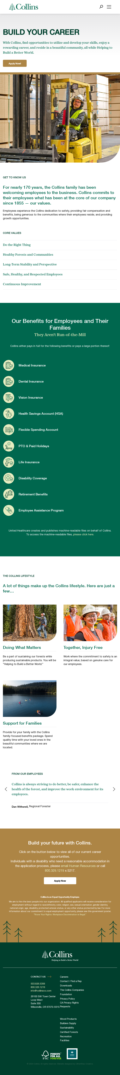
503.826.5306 (38, 984)
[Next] (114, 789)
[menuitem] (74, 1019)
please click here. (83, 534)
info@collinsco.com (41, 991)
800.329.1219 (54, 870)
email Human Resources (78, 866)
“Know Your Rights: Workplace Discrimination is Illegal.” (60, 915)
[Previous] (6, 789)
